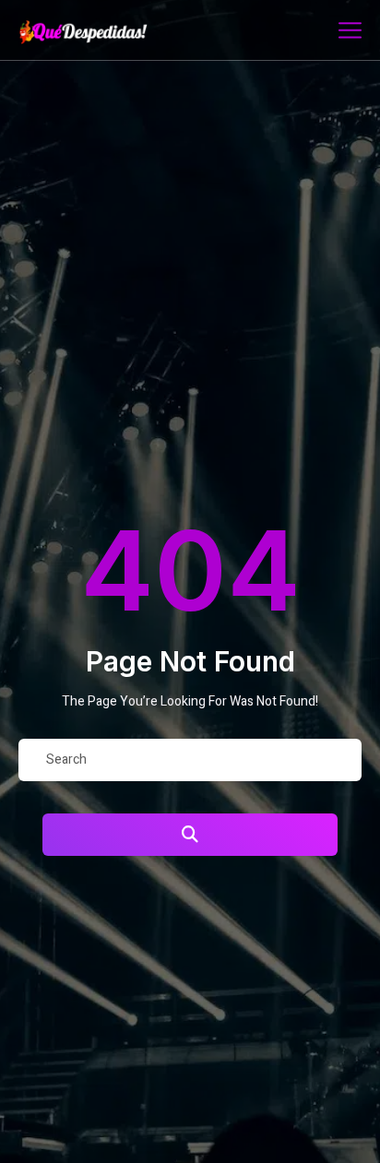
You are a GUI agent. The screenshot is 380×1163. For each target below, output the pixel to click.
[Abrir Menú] (350, 30)
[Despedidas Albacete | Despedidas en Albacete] (104, 32)
